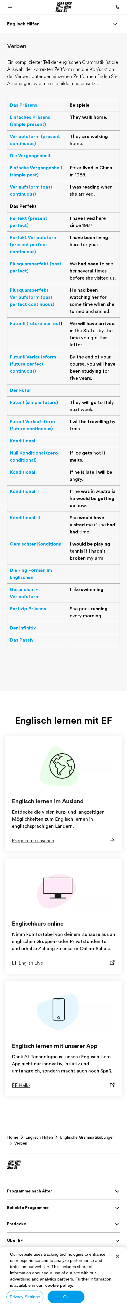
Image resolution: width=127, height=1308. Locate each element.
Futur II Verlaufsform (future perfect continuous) (33, 364)
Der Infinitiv (23, 628)
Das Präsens (23, 105)
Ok (66, 1296)
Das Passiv (22, 640)
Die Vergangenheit (30, 155)
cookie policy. (59, 1285)
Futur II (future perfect (35, 323)
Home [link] (12, 1137)
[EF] (64, 7)
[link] (23, 23)
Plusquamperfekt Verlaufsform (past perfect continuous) (32, 297)
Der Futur (20, 390)
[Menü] (115, 24)
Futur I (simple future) (34, 402)
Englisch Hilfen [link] (39, 1137)
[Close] (117, 1256)
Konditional (22, 441)
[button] (10, 7)
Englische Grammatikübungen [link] (87, 1137)
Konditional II (24, 491)
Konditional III (25, 517)
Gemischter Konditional (36, 544)
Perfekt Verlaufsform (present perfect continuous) (34, 244)
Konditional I (24, 472)
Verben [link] (20, 1143)
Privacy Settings (25, 1296)
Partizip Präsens (28, 608)
